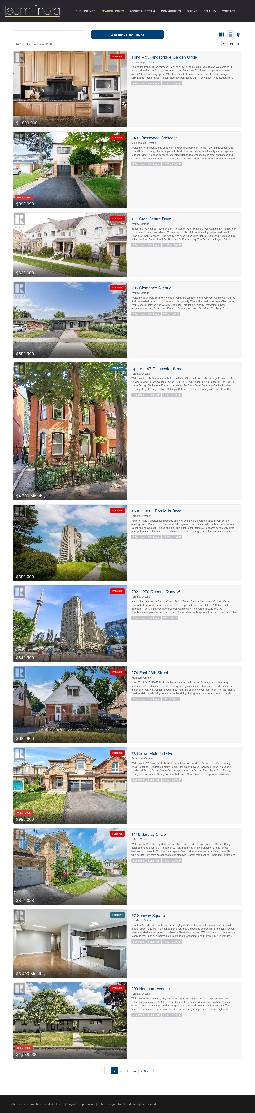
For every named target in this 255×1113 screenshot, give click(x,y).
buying (192, 11)
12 (224, 44)
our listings (85, 11)
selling (210, 11)
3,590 (144, 1070)
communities (171, 11)
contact (228, 11)
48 (238, 44)
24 (231, 44)
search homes (112, 11)
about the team (142, 11)
